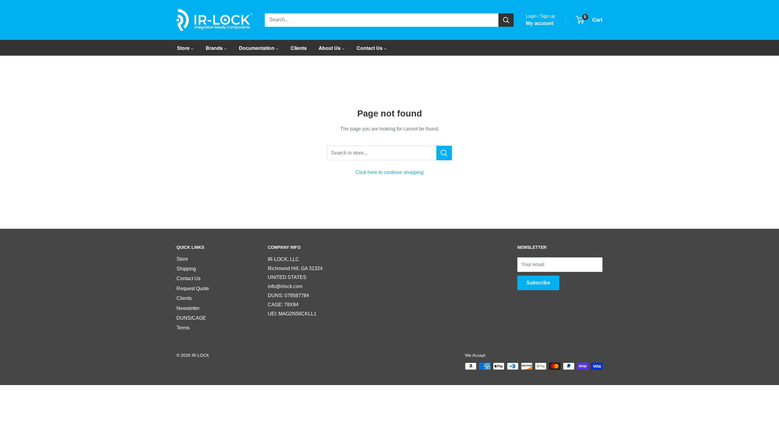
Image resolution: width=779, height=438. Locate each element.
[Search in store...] (444, 153)
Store (182, 259)
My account (540, 23)
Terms (183, 327)
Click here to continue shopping (389, 172)
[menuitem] (185, 48)
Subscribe (538, 282)
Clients (184, 298)
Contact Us (188, 278)
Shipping (186, 268)
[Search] (506, 20)
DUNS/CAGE (191, 318)
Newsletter (188, 308)
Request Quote (192, 288)
